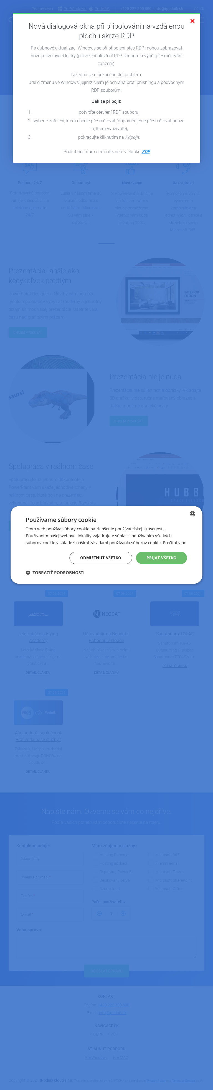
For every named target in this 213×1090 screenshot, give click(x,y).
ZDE (146, 151)
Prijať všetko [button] (161, 557)
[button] (55, 573)
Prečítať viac (174, 542)
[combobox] (193, 513)
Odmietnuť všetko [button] (100, 557)
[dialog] (106, 545)
